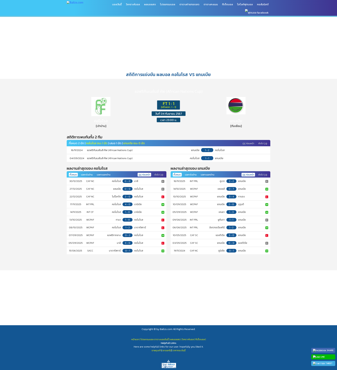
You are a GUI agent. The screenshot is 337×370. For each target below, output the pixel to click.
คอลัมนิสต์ (263, 4)
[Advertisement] (168, 43)
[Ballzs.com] (75, 2)
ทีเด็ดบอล (227, 4)
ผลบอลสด (150, 4)
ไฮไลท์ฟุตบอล (245, 4)
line (322, 356)
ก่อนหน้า (248, 143)
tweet (328, 363)
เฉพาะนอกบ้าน (103, 174)
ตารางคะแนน (211, 4)
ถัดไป (262, 143)
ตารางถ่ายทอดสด (189, 4)
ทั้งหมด (73, 174)
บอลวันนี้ (117, 4)
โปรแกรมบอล (167, 4)
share (329, 350)
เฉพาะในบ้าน (87, 174)
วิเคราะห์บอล (133, 4)
